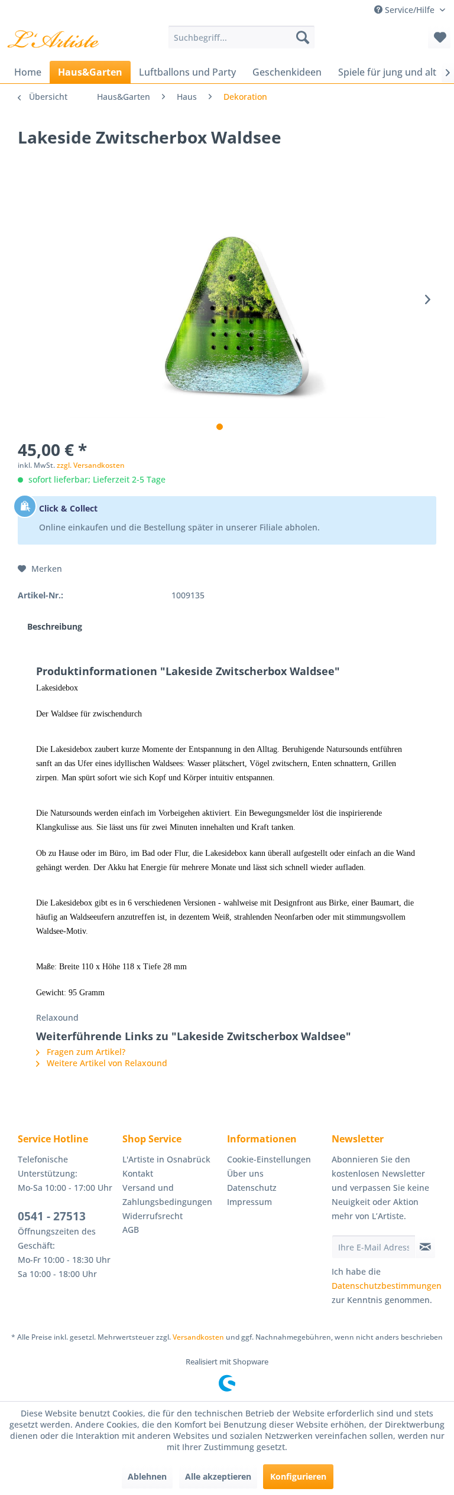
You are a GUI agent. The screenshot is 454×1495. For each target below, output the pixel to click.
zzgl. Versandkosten (91, 465)
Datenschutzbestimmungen (387, 1285)
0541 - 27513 (52, 1216)
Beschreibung (54, 626)
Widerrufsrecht (152, 1216)
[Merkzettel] (439, 37)
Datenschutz (252, 1187)
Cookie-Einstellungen (269, 1159)
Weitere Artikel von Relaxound (105, 1063)
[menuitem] (242, 37)
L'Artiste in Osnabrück (166, 1159)
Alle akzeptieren (218, 1476)
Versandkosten (198, 1337)
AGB (130, 1229)
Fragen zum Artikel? (84, 1051)
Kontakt (137, 1173)
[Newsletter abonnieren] (425, 1247)
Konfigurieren (298, 1476)
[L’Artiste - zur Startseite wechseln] (53, 40)
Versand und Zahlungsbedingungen (167, 1194)
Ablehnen (147, 1476)
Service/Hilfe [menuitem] (409, 9)
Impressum (249, 1201)
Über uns (245, 1173)
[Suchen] (302, 37)
